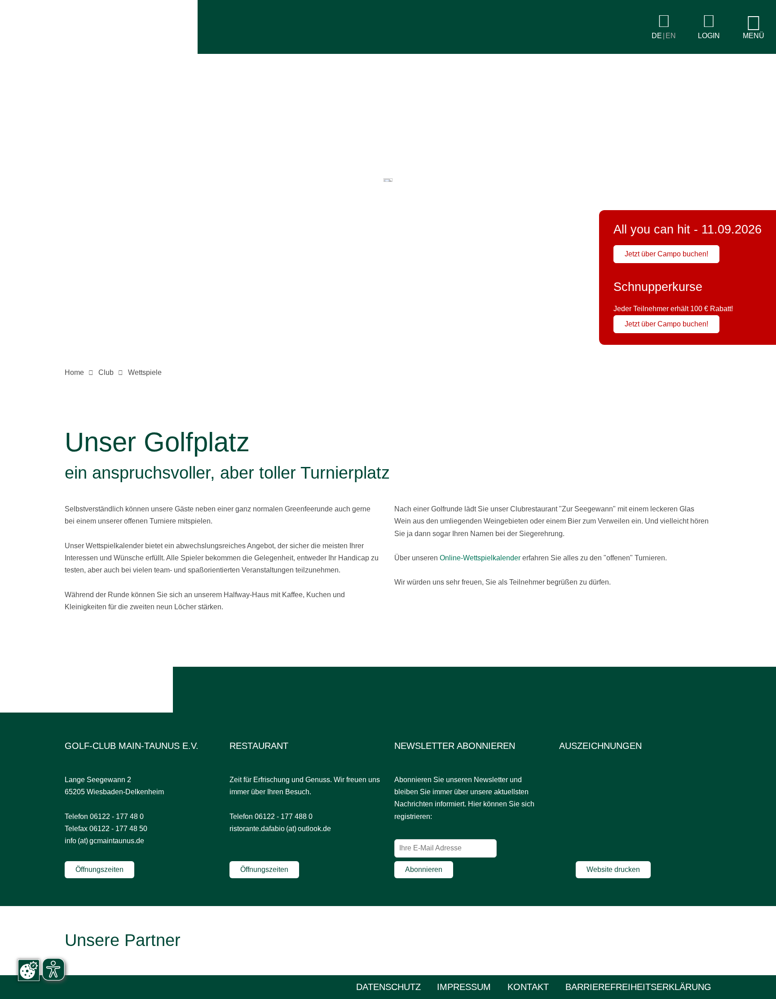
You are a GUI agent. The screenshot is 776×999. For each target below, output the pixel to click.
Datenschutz (388, 987)
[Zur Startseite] (99, 51)
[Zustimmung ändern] (29, 970)
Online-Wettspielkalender (480, 558)
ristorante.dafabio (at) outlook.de (280, 828)
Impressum (464, 987)
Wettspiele (145, 372)
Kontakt (528, 987)
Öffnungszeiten (99, 869)
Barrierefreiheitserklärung (638, 987)
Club (106, 372)
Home (74, 372)
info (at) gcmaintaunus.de (104, 841)
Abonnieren (423, 869)
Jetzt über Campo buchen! (666, 254)
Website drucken (613, 869)
